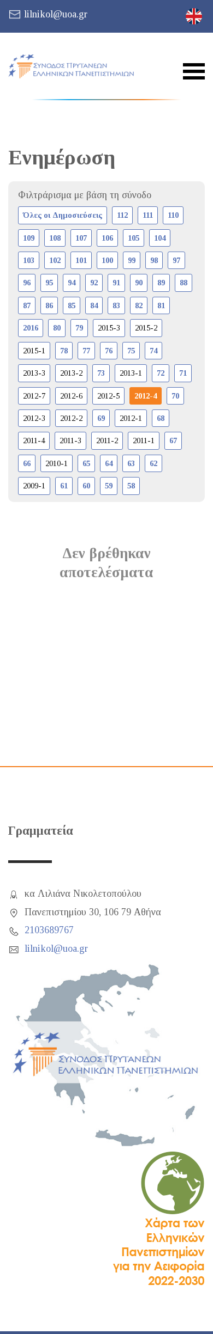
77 (86, 350)
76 (109, 350)
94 (71, 282)
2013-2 (71, 373)
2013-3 (34, 373)
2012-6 (71, 395)
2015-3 (109, 327)
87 (27, 305)
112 (122, 215)
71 (183, 373)
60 (86, 485)
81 (161, 305)
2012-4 (145, 395)
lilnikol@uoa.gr (55, 14)
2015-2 (146, 327)
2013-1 (131, 373)
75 (131, 350)
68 (160, 418)
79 (79, 327)
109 (28, 238)
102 (55, 260)
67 (173, 440)
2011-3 (70, 440)
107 (81, 238)
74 (153, 350)
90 (139, 282)
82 (139, 305)
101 (81, 260)
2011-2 (107, 440)
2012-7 (34, 395)
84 (94, 305)
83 (116, 305)
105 (133, 238)
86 (49, 305)
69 (101, 418)
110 (173, 215)
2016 (30, 327)
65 (86, 463)
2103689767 (49, 930)
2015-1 (34, 350)
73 (101, 373)
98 (154, 260)
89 (161, 282)
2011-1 (144, 440)
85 (71, 305)
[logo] (71, 66)
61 (64, 485)
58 (131, 485)
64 (109, 463)
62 (153, 463)
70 (175, 395)
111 (148, 215)
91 (116, 282)
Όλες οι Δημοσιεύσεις (62, 215)
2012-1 (131, 418)
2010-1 (56, 463)
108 (55, 238)
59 (109, 485)
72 (160, 373)
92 (94, 282)
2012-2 (71, 418)
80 (57, 327)
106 (107, 238)
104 (159, 238)
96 (27, 282)
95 (49, 282)
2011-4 (34, 440)
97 (176, 260)
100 (107, 260)
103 (28, 260)
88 (183, 282)
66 (27, 463)
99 (131, 260)
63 (131, 463)
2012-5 (108, 395)
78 (64, 350)
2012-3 (34, 418)
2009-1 (34, 485)
